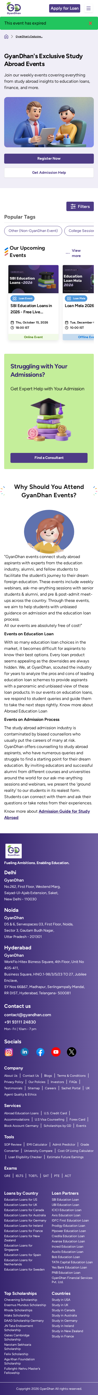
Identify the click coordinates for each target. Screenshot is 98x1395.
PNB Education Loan (66, 1272)
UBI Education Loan (65, 1205)
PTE (57, 1176)
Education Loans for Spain (22, 1255)
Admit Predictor (64, 1144)
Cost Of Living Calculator (76, 1151)
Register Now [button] (49, 158)
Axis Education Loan (66, 1215)
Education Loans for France (23, 1231)
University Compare (38, 1151)
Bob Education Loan (66, 1257)
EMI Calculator (37, 1144)
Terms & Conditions (71, 1075)
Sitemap (34, 1088)
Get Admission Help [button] (49, 172)
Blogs (48, 1075)
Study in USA (61, 1300)
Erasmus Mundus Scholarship (25, 1305)
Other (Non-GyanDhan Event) (33, 231)
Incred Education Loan (67, 1246)
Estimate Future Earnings (65, 1157)
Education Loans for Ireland (23, 1226)
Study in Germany (64, 1320)
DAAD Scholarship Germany (24, 1320)
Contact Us (31, 1075)
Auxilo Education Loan (67, 1252)
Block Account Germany (21, 1126)
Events (81, 1126)
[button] (90, 23)
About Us (11, 1075)
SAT (46, 1176)
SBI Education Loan (65, 1199)
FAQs (73, 1082)
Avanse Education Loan (68, 1241)
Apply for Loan (65, 8)
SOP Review (12, 1144)
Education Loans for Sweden (24, 1269)
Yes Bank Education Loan (69, 1267)
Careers (50, 1088)
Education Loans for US (20, 1199)
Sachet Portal (70, 1088)
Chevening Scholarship (20, 1300)
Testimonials (13, 1088)
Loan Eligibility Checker (25, 1157)
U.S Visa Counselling (49, 1119)
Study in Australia (64, 1315)
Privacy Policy (13, 1082)
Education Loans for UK (20, 1205)
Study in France (63, 1336)
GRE (7, 1176)
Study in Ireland (63, 1326)
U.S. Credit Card (55, 1113)
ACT (68, 1176)
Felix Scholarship (16, 1354)
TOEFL (33, 1176)
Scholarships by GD (57, 1126)
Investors (57, 1082)
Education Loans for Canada (24, 1210)
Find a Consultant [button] (49, 458)
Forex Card (77, 1119)
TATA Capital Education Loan (72, 1262)
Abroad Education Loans (21, 1113)
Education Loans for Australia (25, 1215)
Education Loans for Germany (25, 1220)
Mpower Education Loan (69, 1231)
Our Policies (36, 1082)
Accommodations (17, 1119)
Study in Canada (63, 1310)
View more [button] (76, 253)
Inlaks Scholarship (17, 1315)
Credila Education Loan (68, 1236)
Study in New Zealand (67, 1331)
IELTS (19, 1176)
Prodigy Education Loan (68, 1226)
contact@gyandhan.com (27, 1014)
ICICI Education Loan (67, 1210)
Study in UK (60, 1305)
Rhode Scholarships (18, 1310)
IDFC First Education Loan (70, 1220)
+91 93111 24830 (20, 1022)
